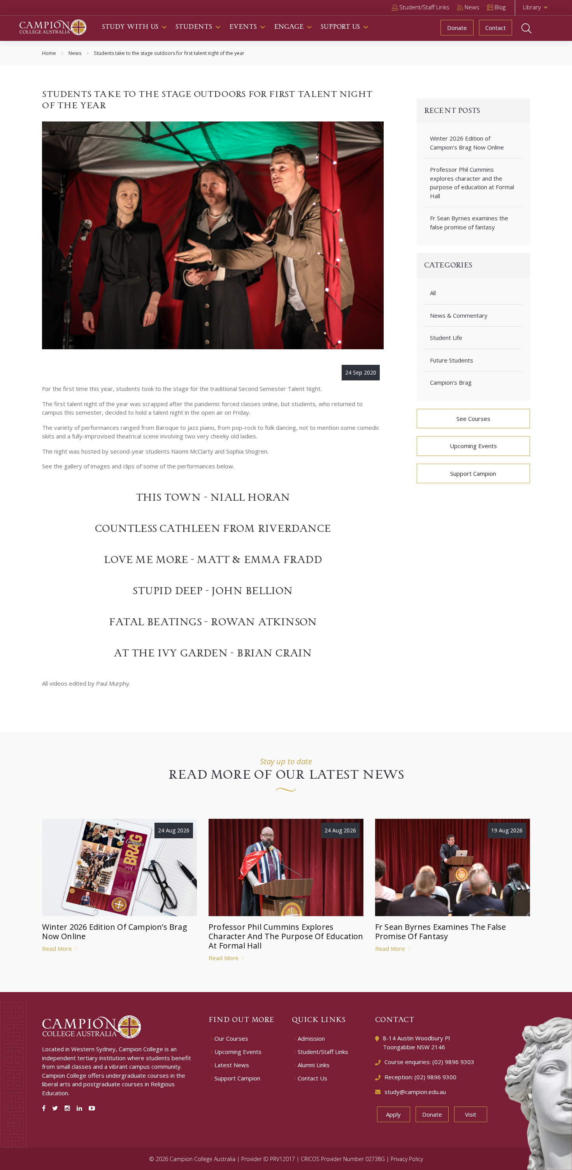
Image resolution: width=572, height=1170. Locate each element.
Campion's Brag (451, 382)
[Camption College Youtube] (92, 1108)
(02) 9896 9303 (453, 1062)
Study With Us (130, 27)
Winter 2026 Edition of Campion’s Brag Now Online (114, 931)
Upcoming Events (473, 446)
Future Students (451, 360)
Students (193, 27)
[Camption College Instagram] (69, 1108)
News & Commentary (459, 315)
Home (49, 53)
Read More (58, 948)
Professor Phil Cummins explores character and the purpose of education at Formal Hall (472, 182)
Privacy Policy (407, 1159)
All (433, 293)
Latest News (231, 1065)
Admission (311, 1039)
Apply (393, 1114)
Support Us (340, 27)
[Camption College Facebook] (45, 1108)
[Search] (534, 28)
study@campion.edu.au (415, 1092)
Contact (495, 28)
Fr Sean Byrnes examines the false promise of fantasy (469, 222)
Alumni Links (314, 1065)
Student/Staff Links (323, 1052)
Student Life (446, 337)
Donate (457, 28)
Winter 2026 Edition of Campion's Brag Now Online (467, 142)
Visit (470, 1114)
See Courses (473, 418)
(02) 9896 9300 (435, 1077)
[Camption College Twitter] (56, 1108)
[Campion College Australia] (52, 26)
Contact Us (312, 1078)
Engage (289, 27)
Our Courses (231, 1039)
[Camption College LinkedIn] (81, 1108)
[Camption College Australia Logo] (91, 1026)
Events (243, 27)
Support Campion (473, 473)
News (74, 53)
